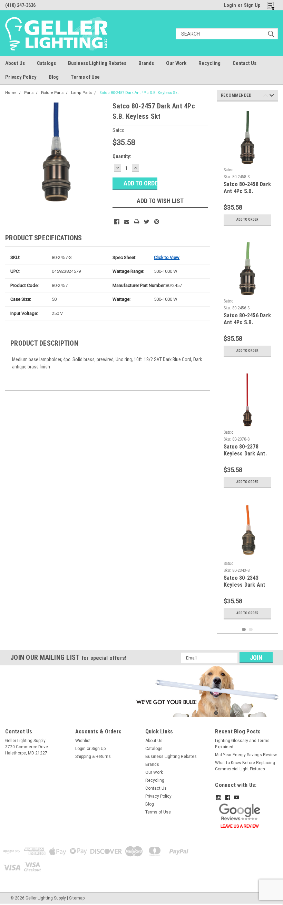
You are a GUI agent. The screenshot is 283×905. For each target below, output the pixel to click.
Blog (54, 77)
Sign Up (252, 5)
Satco (228, 169)
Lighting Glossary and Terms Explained (242, 743)
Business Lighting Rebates (97, 63)
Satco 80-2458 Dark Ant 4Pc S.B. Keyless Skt (247, 191)
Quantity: (122, 156)
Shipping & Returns (93, 756)
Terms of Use (85, 77)
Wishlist (83, 740)
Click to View (166, 257)
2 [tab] (251, 630)
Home (11, 92)
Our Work (176, 63)
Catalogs (46, 63)
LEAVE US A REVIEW (240, 826)
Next (271, 96)
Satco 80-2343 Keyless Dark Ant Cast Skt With (244, 585)
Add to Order (247, 219)
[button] (206, 691)
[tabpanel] (247, 168)
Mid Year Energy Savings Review (246, 754)
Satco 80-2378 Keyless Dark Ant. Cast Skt (245, 453)
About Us (15, 63)
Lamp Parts (81, 92)
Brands (146, 63)
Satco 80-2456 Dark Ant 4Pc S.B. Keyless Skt (247, 322)
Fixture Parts (52, 92)
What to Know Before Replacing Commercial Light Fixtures (245, 765)
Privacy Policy (21, 77)
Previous (265, 96)
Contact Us (244, 63)
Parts (28, 92)
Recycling (209, 63)
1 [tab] (244, 630)
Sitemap (77, 898)
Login (230, 5)
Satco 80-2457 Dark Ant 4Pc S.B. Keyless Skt (138, 92)
